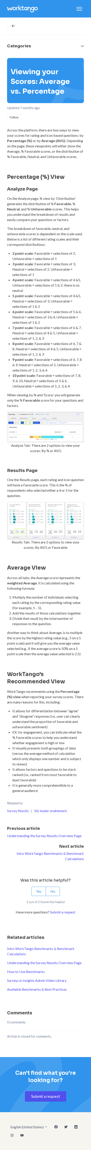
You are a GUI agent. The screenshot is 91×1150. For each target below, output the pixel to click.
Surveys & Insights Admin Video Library (36, 980)
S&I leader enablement (50, 811)
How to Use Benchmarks (26, 971)
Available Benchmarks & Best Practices (37, 989)
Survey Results (18, 811)
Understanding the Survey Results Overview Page (44, 836)
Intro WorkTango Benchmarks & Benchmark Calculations (40, 951)
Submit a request (62, 912)
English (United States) (27, 1127)
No (52, 891)
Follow (14, 117)
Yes (38, 891)
